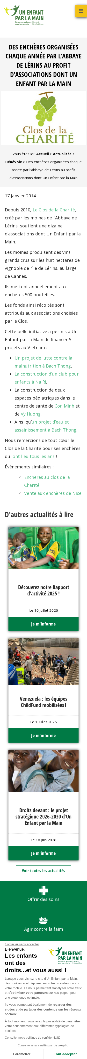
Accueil (42, 153)
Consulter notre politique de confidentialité (32, 1037)
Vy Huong (31, 414)
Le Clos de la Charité (54, 210)
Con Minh (64, 406)
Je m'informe (43, 624)
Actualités (62, 153)
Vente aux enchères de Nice (52, 493)
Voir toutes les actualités (43, 870)
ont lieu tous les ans (34, 456)
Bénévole (13, 161)
